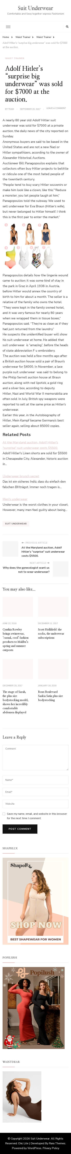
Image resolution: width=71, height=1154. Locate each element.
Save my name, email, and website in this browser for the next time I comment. (37, 816)
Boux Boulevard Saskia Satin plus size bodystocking (50, 696)
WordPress (34, 1148)
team (11, 109)
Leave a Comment (56, 108)
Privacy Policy (51, 1148)
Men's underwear (15, 499)
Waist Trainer (14, 58)
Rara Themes (57, 1143)
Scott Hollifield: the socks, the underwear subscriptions (51, 633)
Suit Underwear (35, 8)
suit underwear (16, 523)
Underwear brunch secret (21, 476)
